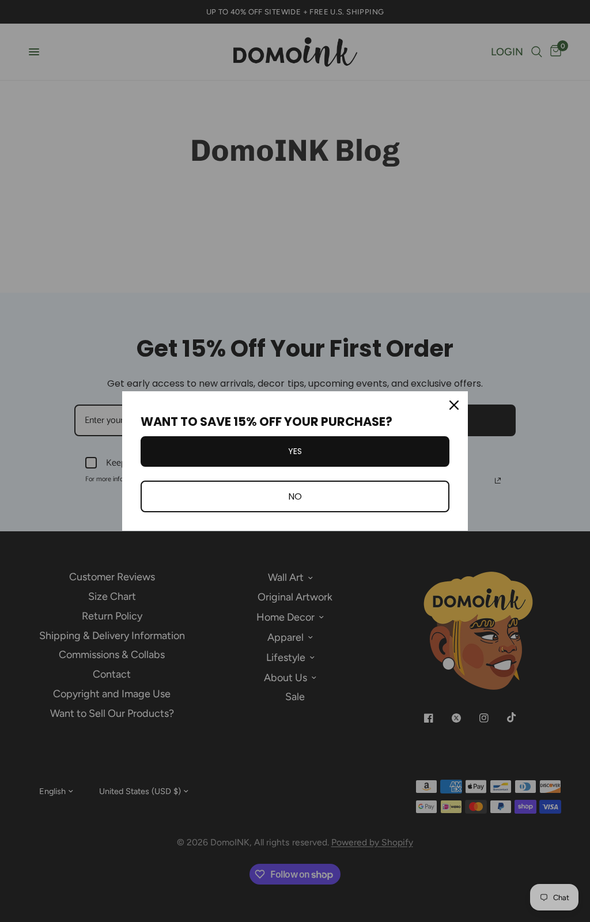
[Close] (454, 405)
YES (295, 451)
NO (295, 496)
